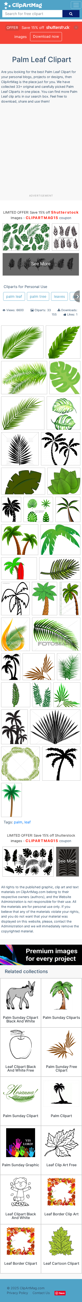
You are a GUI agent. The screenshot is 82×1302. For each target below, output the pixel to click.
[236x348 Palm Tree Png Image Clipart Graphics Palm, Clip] (14, 729)
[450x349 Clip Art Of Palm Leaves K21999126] (56, 636)
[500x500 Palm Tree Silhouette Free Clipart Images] (61, 766)
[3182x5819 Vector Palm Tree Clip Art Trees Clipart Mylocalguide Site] (11, 801)
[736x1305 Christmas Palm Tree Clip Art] (70, 600)
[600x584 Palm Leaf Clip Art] (38, 669)
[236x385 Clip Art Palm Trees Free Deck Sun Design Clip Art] (10, 669)
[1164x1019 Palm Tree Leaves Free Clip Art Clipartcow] (60, 542)
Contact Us (41, 1293)
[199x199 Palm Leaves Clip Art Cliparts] (15, 697)
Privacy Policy (17, 1293)
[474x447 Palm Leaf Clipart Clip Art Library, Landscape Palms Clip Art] (19, 542)
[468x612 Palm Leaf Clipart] (68, 669)
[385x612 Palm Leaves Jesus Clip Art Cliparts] (42, 697)
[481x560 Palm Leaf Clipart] (68, 511)
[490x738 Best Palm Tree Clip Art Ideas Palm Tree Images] (44, 600)
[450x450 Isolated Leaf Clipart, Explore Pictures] (38, 511)
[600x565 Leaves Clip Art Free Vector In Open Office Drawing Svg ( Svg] (64, 483)
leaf (27, 822)
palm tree (38, 296)
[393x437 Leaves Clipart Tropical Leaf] (63, 415)
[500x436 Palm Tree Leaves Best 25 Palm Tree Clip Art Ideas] (22, 415)
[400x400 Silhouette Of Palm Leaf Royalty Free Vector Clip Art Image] (19, 450)
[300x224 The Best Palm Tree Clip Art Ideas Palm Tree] (19, 571)
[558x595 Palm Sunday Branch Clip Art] (67, 697)
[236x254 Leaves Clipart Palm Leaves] (63, 344)
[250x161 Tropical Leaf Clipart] (59, 571)
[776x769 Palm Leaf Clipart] (20, 766)
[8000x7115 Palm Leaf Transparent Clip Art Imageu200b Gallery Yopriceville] (22, 344)
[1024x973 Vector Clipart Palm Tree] (60, 450)
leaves (59, 296)
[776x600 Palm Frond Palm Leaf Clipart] (55, 729)
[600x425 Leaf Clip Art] (23, 483)
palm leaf (14, 296)
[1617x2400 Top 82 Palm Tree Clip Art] (11, 511)
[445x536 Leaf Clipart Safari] (65, 379)
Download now (46, 36)
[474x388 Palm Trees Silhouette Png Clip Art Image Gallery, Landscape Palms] (24, 380)
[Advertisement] (41, 151)
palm (18, 822)
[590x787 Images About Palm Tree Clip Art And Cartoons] (15, 600)
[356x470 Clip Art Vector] (15, 636)
